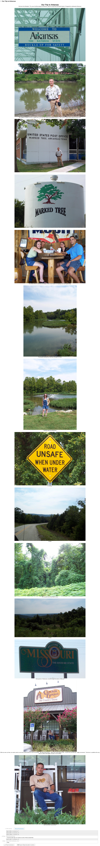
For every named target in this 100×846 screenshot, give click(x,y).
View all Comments (19, 828)
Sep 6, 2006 (12, 832)
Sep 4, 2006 (12, 831)
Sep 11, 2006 (12, 834)
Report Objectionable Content (26, 844)
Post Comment (10, 844)
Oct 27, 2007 (12, 839)
